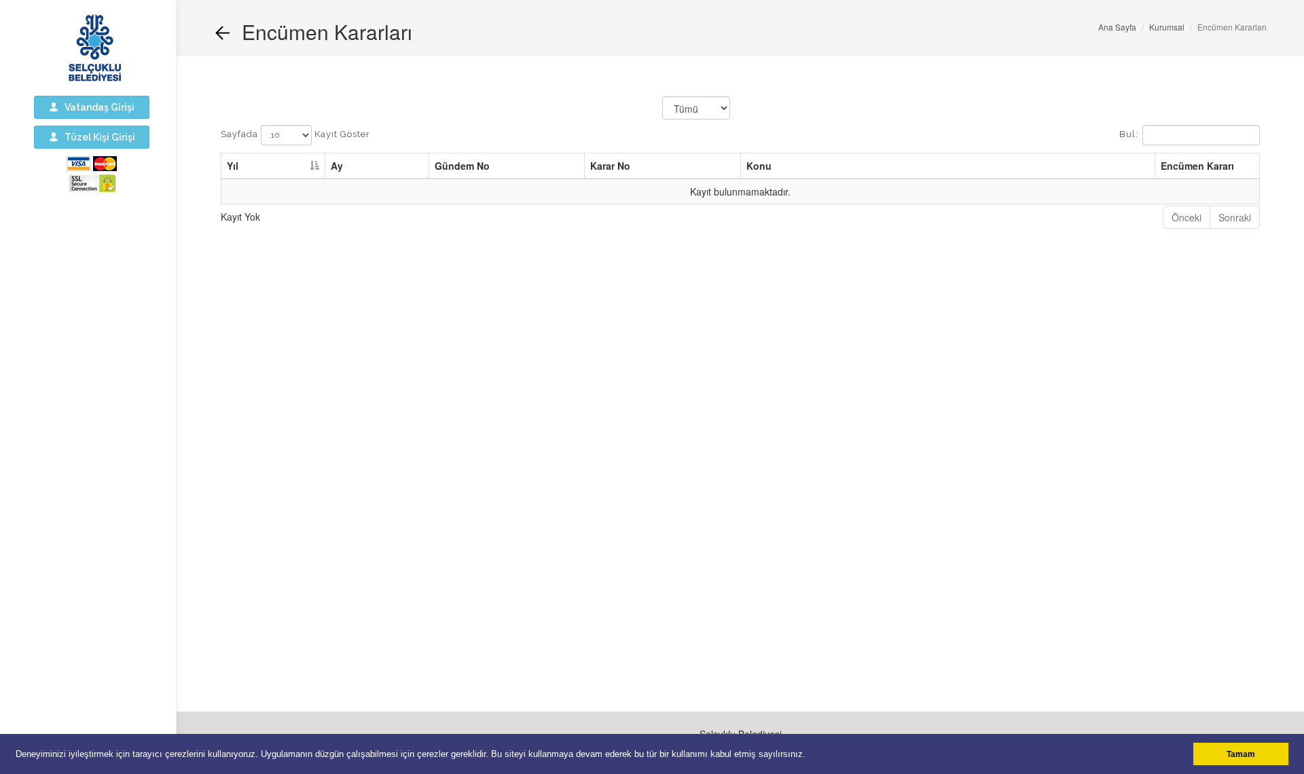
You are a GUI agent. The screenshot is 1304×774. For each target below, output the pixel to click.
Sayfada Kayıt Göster (295, 135)
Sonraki (1234, 217)
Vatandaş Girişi (96, 107)
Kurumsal (1166, 27)
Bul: (1128, 135)
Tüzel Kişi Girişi (96, 137)
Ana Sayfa (1117, 27)
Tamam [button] (1241, 754)
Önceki (1186, 217)
